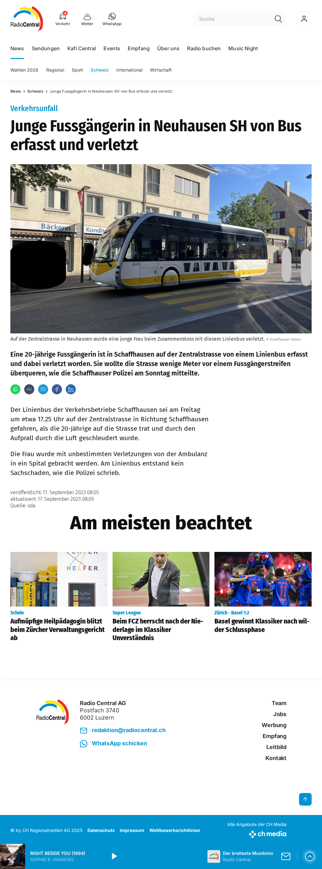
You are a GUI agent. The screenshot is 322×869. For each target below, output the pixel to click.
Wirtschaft (161, 70)
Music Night (243, 48)
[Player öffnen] (309, 856)
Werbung (274, 725)
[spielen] (114, 856)
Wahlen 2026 (24, 70)
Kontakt (275, 758)
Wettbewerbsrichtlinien (174, 830)
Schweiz (100, 70)
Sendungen (46, 48)
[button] (112, 19)
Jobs (279, 714)
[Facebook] (57, 389)
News (17, 48)
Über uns (168, 48)
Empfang (139, 48)
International (129, 70)
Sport (77, 70)
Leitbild (276, 747)
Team (279, 703)
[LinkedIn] (71, 389)
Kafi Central (81, 48)
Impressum (132, 830)
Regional (55, 70)
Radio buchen (204, 48)
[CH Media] (256, 833)
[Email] (43, 389)
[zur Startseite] (27, 18)
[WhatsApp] (15, 389)
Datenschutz (101, 830)
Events (111, 48)
